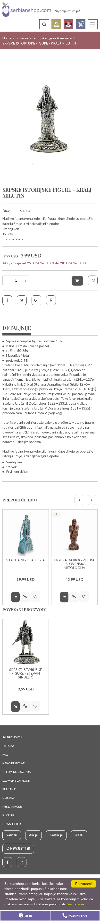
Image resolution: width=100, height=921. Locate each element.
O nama (8, 746)
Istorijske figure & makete (52, 38)
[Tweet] (22, 300)
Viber (28, 915)
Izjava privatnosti (16, 780)
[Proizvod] (26, 533)
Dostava (8, 797)
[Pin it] (51, 300)
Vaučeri (11, 835)
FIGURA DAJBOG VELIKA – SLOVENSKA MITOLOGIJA (74, 564)
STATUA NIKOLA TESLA (25, 560)
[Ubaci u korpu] (77, 281)
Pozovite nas (78, 915)
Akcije (33, 835)
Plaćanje (9, 789)
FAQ (5, 754)
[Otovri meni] (93, 24)
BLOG (79, 835)
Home (6, 38)
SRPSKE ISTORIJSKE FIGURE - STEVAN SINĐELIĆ (25, 673)
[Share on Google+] (36, 300)
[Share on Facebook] (7, 300)
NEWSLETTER (11, 824)
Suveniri (22, 38)
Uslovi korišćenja (16, 772)
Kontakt (9, 815)
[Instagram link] (21, 862)
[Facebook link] (7, 862)
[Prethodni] (79, 500)
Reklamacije (12, 806)
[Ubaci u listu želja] (93, 280)
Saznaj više (75, 904)
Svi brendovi (12, 737)
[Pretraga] (44, 24)
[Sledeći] (91, 500)
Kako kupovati (13, 763)
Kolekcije (56, 835)
